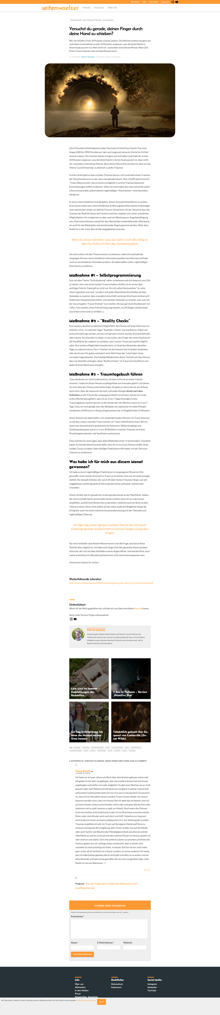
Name (74, 942)
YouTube (152, 990)
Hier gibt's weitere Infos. (86, 1000)
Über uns (112, 8)
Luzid (126, 747)
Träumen (132, 751)
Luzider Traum (136, 747)
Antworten (147, 870)
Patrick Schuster (87, 57)
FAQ (144, 2)
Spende (138, 608)
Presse (78, 993)
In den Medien (81, 990)
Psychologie (102, 751)
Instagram (152, 984)
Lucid (107, 747)
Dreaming (85, 747)
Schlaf (110, 751)
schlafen (117, 751)
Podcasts (99, 8)
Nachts (92, 751)
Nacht (86, 751)
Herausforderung (97, 747)
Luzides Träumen (75, 751)
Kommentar (77, 916)
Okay (101, 1002)
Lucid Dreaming (117, 747)
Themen (86, 8)
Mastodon (152, 987)
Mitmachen (135, 2)
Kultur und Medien (105, 20)
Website (127, 942)
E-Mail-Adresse (105, 942)
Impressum (165, 2)
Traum (124, 751)
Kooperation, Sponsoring (86, 997)
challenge (77, 747)
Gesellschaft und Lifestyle (82, 20)
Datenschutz (153, 2)
